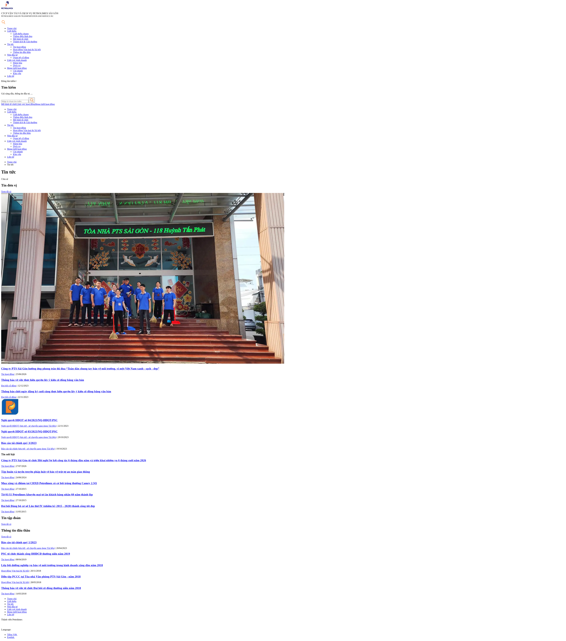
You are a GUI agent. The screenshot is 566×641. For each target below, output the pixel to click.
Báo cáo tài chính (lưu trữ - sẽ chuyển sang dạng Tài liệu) (28, 448)
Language (5, 629)
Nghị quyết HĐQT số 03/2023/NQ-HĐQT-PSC (29, 431)
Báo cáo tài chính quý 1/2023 (19, 542)
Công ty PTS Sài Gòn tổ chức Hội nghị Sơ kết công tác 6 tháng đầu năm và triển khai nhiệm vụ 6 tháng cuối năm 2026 (73, 460)
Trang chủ (12, 28)
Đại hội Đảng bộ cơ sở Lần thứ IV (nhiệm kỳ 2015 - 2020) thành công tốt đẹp (48, 506)
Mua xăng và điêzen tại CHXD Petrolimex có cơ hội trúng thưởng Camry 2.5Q (49, 483)
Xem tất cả (6, 191)
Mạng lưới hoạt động (17, 68)
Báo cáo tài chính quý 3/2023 (19, 443)
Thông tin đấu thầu (22, 52)
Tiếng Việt (12, 634)
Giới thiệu (11, 31)
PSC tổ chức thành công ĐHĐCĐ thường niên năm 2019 (35, 553)
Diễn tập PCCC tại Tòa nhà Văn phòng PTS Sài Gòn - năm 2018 (41, 576)
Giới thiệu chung (21, 33)
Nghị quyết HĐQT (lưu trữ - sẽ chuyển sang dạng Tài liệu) (28, 426)
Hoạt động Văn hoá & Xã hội (27, 49)
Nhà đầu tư (12, 55)
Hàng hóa (17, 63)
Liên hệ (10, 76)
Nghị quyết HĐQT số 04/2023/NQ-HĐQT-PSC (29, 420)
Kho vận (17, 73)
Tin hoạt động (19, 47)
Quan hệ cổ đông (21, 57)
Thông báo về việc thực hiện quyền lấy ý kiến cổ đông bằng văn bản (42, 379)
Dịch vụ (16, 65)
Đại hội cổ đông (8, 385)
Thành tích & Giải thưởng (25, 41)
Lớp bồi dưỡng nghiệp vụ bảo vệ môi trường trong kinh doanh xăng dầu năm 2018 (52, 565)
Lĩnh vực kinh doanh (17, 60)
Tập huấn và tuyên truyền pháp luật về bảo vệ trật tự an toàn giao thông (45, 471)
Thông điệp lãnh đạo (22, 36)
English (11, 637)
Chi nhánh (18, 71)
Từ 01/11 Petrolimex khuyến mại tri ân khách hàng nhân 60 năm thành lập (47, 494)
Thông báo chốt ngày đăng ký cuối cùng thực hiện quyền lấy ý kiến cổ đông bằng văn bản (56, 391)
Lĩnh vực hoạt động (26, 104)
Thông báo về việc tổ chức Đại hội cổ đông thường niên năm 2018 (41, 588)
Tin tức (10, 44)
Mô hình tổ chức (20, 39)
